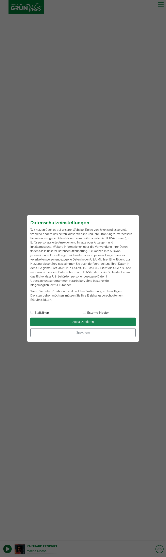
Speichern (83, 332)
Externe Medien (98, 313)
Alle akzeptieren (83, 321)
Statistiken (42, 313)
